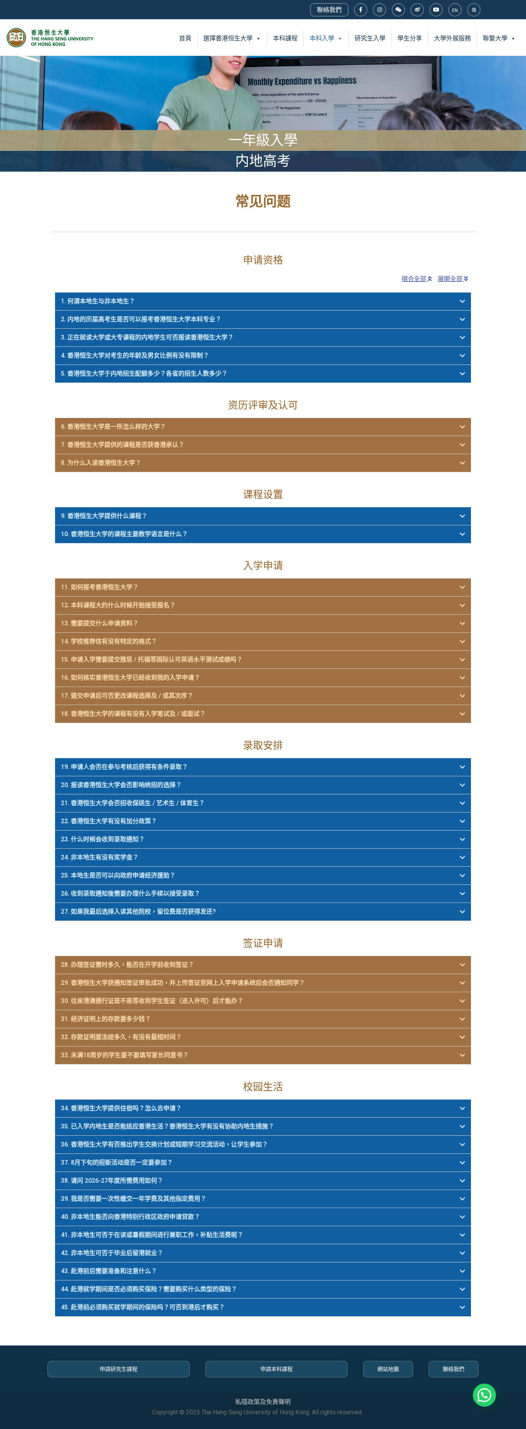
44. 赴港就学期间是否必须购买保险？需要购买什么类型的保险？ (149, 1289)
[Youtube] (436, 10)
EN (455, 10)
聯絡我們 (329, 9)
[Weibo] (417, 10)
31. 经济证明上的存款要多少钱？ (106, 1019)
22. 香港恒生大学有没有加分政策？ (109, 821)
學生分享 (409, 38)
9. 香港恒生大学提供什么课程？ (104, 516)
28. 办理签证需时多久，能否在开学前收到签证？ (127, 964)
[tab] (263, 301)
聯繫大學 (495, 38)
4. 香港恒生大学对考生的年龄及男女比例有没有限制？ (135, 355)
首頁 (185, 38)
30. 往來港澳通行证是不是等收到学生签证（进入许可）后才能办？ (152, 1000)
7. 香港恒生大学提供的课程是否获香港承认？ (122, 444)
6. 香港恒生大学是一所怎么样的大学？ (113, 426)
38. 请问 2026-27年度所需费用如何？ (112, 1180)
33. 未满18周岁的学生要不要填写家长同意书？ (125, 1055)
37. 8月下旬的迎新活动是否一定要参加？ (117, 1162)
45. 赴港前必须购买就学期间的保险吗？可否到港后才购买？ (143, 1307)
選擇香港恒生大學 (228, 38)
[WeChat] (398, 10)
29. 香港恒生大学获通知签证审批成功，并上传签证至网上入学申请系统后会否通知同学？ (183, 982)
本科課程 (285, 38)
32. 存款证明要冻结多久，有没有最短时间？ (121, 1037)
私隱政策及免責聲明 (263, 1402)
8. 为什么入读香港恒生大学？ (101, 462)
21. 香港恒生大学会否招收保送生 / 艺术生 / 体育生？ (133, 803)
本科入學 (322, 38)
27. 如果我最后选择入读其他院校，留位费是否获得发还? (138, 911)
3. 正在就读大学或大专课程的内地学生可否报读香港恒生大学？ (147, 337)
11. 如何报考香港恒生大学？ (100, 587)
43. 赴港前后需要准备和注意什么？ (109, 1271)
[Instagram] (379, 10)
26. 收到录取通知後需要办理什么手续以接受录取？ (130, 893)
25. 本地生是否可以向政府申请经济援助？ (118, 875)
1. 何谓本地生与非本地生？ (98, 301)
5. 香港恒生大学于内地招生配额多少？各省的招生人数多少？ (144, 373)
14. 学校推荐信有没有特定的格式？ (109, 641)
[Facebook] (360, 10)
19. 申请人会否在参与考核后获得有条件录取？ (124, 766)
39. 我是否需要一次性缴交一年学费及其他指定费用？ (133, 1198)
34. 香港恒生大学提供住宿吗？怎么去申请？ (121, 1108)
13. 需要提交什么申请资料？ (100, 623)
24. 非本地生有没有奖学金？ (100, 857)
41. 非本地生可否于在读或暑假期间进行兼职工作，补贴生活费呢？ (152, 1234)
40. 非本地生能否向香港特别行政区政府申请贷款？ (130, 1216)
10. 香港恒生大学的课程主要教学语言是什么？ (124, 534)
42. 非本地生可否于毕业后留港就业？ (112, 1253)
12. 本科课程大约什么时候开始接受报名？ (118, 605)
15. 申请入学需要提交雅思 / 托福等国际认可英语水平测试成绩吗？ (152, 659)
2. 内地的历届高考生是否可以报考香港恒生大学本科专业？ (141, 319)
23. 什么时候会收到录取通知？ (103, 839)
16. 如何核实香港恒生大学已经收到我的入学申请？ (130, 677)
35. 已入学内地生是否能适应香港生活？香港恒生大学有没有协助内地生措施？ (167, 1126)
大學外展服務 (452, 38)
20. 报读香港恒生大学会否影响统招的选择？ (121, 785)
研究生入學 (370, 38)
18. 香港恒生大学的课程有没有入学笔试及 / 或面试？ (133, 713)
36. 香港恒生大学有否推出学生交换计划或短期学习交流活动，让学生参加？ (164, 1144)
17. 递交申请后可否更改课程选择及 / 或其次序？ (127, 695)
